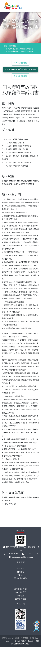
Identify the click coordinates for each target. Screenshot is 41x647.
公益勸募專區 (20, 599)
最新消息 (20, 568)
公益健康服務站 (20, 589)
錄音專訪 (20, 596)
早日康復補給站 (20, 578)
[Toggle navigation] (36, 6)
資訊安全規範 (21, 63)
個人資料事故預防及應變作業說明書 (19, 49)
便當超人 (20, 575)
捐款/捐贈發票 (20, 592)
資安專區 (12, 46)
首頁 (5, 46)
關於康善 (20, 572)
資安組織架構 (21, 76)
